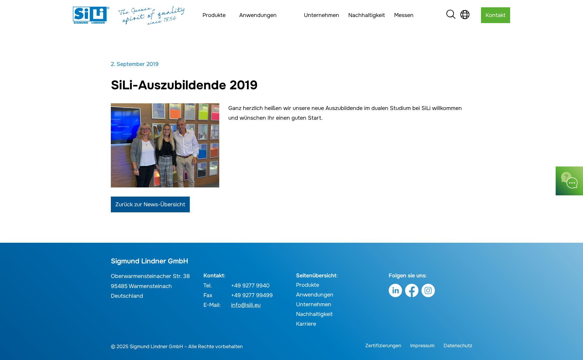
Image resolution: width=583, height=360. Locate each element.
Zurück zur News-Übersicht (150, 204)
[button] (13, 346)
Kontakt (496, 15)
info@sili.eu (246, 305)
